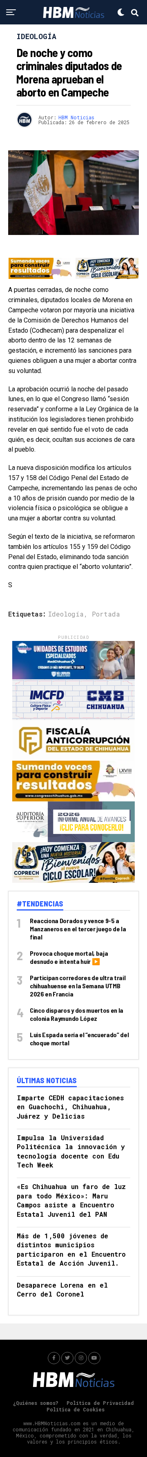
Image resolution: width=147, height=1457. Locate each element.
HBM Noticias (76, 117)
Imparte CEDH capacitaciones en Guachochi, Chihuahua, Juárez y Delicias (70, 1106)
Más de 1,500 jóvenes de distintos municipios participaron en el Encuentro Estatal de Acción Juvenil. (71, 1249)
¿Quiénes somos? (35, 1403)
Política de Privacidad (100, 1403)
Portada (106, 614)
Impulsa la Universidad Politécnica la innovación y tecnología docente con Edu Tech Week (71, 1151)
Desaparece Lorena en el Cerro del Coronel (62, 1289)
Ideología (66, 614)
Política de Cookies (76, 1409)
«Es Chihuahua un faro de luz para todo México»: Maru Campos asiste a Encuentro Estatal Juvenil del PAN (71, 1200)
